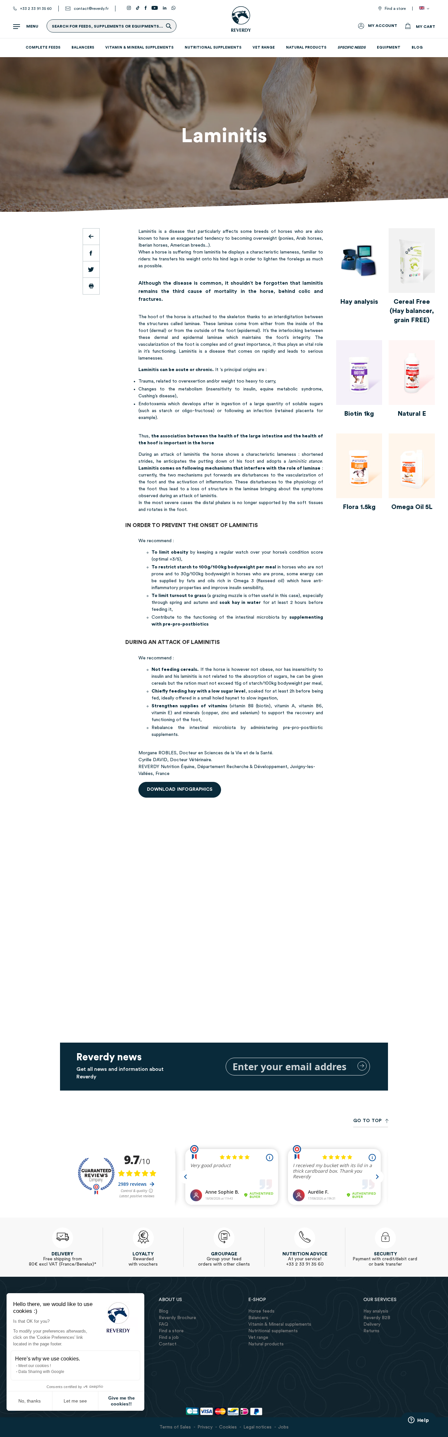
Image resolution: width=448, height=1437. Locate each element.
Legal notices (257, 1427)
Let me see (75, 1401)
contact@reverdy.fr (91, 9)
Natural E (411, 413)
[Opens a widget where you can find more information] (418, 1420)
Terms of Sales (175, 1427)
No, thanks (29, 1401)
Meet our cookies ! (34, 1365)
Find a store (395, 9)
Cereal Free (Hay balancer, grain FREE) (412, 310)
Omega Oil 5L (412, 507)
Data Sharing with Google (41, 1371)
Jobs (283, 1427)
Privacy (205, 1427)
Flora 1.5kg (359, 507)
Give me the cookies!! (121, 1400)
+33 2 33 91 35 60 (36, 9)
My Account (382, 26)
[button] (425, 8)
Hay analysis (359, 301)
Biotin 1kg (359, 413)
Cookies (228, 1427)
